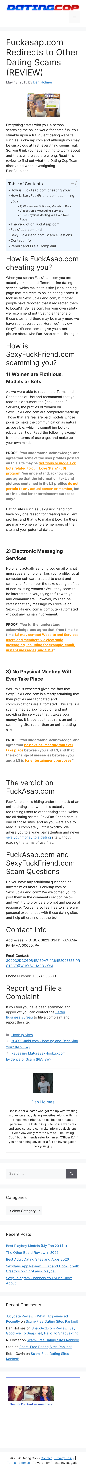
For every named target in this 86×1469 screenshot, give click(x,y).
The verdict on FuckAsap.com (35, 224)
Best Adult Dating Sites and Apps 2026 (37, 1259)
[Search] (71, 1173)
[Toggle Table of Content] (71, 184)
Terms (11, 1463)
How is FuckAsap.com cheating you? (41, 190)
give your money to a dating (28, 837)
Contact (46, 1458)
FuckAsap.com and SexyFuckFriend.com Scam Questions (41, 232)
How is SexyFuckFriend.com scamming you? (42, 198)
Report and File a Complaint (33, 246)
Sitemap (24, 1463)
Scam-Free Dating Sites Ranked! (52, 1321)
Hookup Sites (22, 1035)
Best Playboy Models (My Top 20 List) (36, 1246)
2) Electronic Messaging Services (41, 210)
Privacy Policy (64, 1458)
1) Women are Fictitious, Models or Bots (45, 206)
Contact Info (21, 240)
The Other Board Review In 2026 (32, 1253)
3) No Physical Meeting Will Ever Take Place (44, 217)
